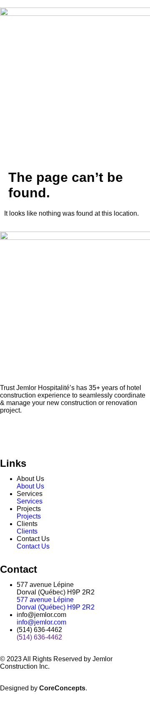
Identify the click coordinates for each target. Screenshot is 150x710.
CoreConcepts (62, 688)
